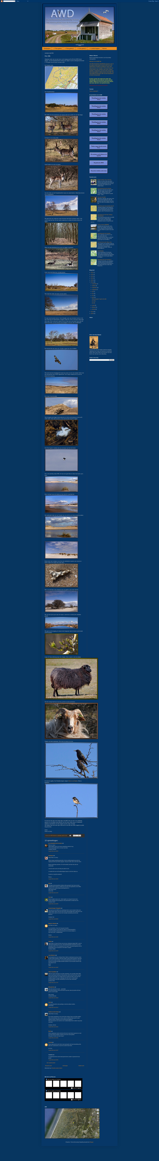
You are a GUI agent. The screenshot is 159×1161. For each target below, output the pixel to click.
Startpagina (47, 48)
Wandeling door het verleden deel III (105, 206)
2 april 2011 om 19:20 (53, 879)
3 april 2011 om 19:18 (53, 997)
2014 (92, 276)
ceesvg (50, 1042)
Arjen (49, 1002)
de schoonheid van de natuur (55, 843)
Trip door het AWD (101, 197)
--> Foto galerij (57, 48)
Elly (49, 883)
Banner (104, 48)
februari (94, 307)
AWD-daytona (53, 835)
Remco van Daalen (73, 781)
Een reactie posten (51, 1062)
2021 (92, 272)
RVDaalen (50, 855)
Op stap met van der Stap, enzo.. (104, 242)
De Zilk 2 (94, 301)
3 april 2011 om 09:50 (53, 919)
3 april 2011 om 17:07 (53, 982)
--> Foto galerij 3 (81, 48)
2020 (92, 274)
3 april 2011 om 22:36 (53, 1037)
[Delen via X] (77, 835)
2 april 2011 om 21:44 (53, 892)
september (94, 287)
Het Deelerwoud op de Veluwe (104, 188)
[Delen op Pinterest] (80, 835)
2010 (92, 311)
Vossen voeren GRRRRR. (103, 224)
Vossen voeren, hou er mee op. (104, 179)
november (94, 283)
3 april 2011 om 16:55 (53, 967)
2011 (92, 282)
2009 (92, 313)
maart (93, 305)
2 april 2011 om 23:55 (53, 903)
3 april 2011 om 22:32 (53, 1026)
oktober (94, 285)
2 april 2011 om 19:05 (53, 851)
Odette (50, 941)
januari (93, 309)
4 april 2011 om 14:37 (53, 1050)
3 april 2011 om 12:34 (53, 950)
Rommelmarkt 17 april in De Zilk (99, 299)
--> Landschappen (94, 48)
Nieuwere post (48, 1065)
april (93, 297)
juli (93, 291)
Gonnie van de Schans (53, 1011)
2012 (92, 280)
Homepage (65, 1065)
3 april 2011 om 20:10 (53, 1007)
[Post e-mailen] (70, 835)
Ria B (49, 1031)
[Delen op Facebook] (78, 835)
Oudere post (81, 1065)
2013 (92, 278)
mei (93, 295)
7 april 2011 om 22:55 (53, 1059)
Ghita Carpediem (52, 971)
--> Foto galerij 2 (69, 48)
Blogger (91, 1142)
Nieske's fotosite (52, 923)
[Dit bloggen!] (75, 835)
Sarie (49, 897)
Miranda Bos (51, 987)
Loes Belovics (51, 955)
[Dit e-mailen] (74, 835)
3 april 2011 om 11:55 (53, 937)
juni (93, 293)
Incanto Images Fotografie (54, 908)
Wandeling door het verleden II (104, 259)
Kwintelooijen (100, 251)
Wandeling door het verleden (104, 233)
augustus (94, 289)
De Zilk (93, 303)
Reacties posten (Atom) (57, 1068)
